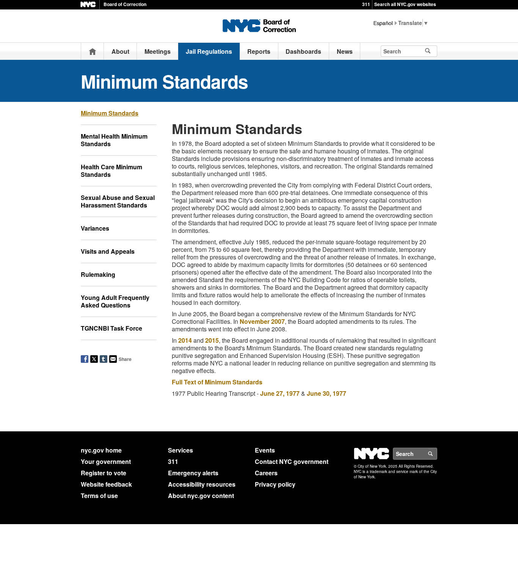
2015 (212, 340)
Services (180, 450)
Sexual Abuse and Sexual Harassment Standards (118, 201)
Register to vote (103, 472)
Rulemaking (98, 274)
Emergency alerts (193, 472)
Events (265, 450)
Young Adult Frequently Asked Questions (115, 301)
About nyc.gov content (201, 495)
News (345, 51)
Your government (106, 461)
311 (366, 4)
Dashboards (303, 51)
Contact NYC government (291, 461)
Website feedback (106, 484)
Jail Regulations (209, 51)
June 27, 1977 (280, 393)
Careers (266, 472)
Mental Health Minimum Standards (114, 140)
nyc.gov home (101, 450)
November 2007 (262, 321)
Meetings (157, 51)
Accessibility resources (201, 484)
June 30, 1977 (326, 393)
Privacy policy (275, 484)
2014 (185, 340)
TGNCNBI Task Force (111, 328)
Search (436, 453)
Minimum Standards (109, 113)
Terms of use (99, 495)
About (120, 51)
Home (92, 51)
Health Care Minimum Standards (111, 170)
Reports (258, 51)
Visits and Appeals (108, 251)
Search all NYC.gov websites (405, 4)
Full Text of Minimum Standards (217, 382)
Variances (95, 228)
